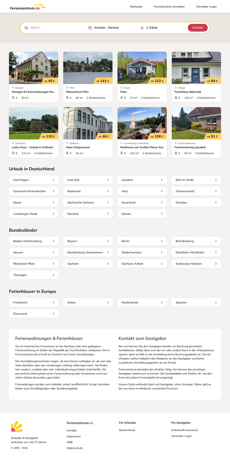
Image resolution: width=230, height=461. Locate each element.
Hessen (18, 252)
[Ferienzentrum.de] (28, 10)
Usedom (127, 180)
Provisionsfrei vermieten (169, 6)
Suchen (197, 27)
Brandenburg (185, 241)
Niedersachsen (132, 252)
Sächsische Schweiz (80, 202)
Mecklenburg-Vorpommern (85, 252)
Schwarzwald (185, 191)
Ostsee (126, 214)
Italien (71, 302)
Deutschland (127, 430)
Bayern (72, 241)
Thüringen (20, 275)
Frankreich (20, 302)
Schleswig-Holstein (189, 263)
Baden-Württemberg (27, 241)
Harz (125, 191)
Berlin (125, 241)
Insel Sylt (73, 180)
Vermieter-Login (206, 6)
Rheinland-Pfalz (24, 263)
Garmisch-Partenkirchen (29, 191)
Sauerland (128, 202)
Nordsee (73, 214)
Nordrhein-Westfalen (190, 252)
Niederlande (130, 302)
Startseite (136, 6)
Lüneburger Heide (25, 214)
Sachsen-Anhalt (132, 263)
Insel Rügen (21, 180)
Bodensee (74, 191)
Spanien (181, 302)
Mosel (17, 202)
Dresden (181, 202)
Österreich (20, 313)
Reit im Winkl (185, 180)
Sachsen (73, 263)
